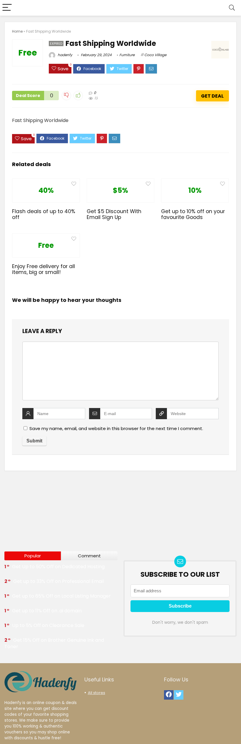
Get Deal (212, 96)
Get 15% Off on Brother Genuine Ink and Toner (54, 643)
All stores (96, 692)
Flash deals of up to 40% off (43, 214)
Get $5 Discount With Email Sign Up (114, 214)
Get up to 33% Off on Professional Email (58, 581)
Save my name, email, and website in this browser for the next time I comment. (116, 428)
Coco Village (155, 54)
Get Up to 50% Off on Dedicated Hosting (58, 566)
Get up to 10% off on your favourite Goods (193, 214)
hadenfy (64, 54)
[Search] (232, 8)
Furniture (127, 54)
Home (17, 31)
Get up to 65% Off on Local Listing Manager (61, 596)
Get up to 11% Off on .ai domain (47, 610)
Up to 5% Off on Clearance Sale (48, 625)
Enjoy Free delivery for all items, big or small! (43, 269)
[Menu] (7, 8)
